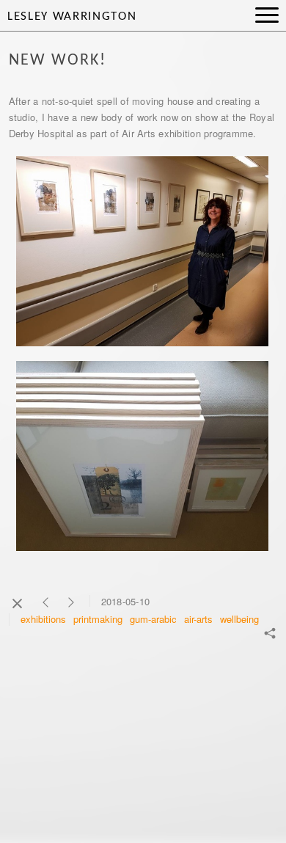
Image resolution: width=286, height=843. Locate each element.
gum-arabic (153, 619)
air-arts (198, 619)
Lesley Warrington (71, 16)
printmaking (97, 619)
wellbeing (239, 619)
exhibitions (43, 619)
